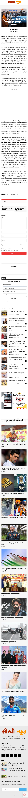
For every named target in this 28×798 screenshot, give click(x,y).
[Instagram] (7, 755)
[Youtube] (19, 755)
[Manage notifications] (24, 795)
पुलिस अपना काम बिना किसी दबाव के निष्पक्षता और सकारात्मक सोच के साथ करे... (17, 320)
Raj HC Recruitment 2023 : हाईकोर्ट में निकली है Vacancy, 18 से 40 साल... (17, 351)
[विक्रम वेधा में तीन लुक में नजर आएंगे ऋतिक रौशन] (14, 607)
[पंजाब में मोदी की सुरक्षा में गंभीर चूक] (14, 631)
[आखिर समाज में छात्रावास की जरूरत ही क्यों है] (3, 764)
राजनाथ (18, 194)
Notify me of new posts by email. (10, 250)
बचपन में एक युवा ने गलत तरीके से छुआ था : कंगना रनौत (13, 691)
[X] (10, 270)
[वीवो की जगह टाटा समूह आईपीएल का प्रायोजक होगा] (14, 483)
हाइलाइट (16, 16)
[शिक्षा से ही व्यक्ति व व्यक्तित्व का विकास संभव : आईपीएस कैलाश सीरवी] (4, 360)
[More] (18, 189)
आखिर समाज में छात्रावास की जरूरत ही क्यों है (16, 764)
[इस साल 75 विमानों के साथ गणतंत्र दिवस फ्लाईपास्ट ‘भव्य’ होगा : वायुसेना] (14, 558)
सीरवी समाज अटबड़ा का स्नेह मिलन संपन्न (7, 209)
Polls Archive (5, 302)
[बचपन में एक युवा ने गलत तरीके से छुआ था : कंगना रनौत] (14, 680)
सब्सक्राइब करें (22, 789)
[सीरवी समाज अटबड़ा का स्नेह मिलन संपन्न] (14, 583)
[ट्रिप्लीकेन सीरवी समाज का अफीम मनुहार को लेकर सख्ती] (4, 367)
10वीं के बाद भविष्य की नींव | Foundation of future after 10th (17, 770)
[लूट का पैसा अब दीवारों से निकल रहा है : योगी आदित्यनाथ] (14, 433)
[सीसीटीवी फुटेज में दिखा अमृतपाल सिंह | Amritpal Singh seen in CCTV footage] (14, 507)
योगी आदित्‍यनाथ (12, 194)
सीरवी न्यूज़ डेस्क (15, 29)
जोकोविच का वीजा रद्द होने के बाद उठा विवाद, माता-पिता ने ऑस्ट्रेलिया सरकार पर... (17, 343)
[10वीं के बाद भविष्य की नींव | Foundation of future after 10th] (3, 769)
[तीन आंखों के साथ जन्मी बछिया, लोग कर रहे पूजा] (4, 329)
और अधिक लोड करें (13, 388)
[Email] (17, 270)
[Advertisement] (14, 104)
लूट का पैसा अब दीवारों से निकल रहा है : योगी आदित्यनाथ (19, 209)
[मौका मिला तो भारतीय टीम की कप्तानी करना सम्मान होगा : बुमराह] (14, 704)
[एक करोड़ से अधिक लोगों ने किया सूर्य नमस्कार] (4, 383)
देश (11, 16)
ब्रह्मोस (7, 194)
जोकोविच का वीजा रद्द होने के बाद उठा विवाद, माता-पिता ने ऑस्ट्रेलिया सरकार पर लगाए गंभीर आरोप (13, 469)
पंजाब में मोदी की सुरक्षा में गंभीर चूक (8, 641)
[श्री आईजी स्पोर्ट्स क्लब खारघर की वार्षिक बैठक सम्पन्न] (4, 313)
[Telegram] (20, 270)
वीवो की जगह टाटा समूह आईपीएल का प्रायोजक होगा (12, 493)
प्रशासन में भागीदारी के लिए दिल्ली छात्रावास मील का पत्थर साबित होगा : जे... (17, 374)
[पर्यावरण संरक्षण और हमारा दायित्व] (3, 776)
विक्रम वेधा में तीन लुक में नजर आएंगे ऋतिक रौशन (12, 617)
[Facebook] (7, 270)
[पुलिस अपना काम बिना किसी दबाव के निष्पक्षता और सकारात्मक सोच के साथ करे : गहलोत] (4, 321)
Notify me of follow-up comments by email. (13, 248)
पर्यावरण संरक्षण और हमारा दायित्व (17, 776)
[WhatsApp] (14, 270)
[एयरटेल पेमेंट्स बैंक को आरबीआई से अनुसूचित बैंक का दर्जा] (4, 336)
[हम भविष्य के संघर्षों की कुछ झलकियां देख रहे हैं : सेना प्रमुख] (14, 532)
